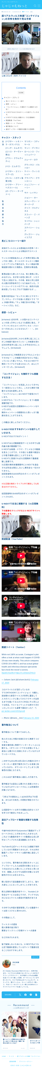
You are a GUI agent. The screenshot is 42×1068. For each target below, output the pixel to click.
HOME (4, 1056)
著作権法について (12, 126)
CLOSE (21, 92)
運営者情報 (12, 1061)
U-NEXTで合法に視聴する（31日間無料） (21, 117)
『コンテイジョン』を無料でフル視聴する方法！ (22, 108)
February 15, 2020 (31, 718)
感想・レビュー (11, 104)
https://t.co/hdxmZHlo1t (25, 673)
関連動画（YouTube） (14, 120)
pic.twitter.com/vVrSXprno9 (13, 711)
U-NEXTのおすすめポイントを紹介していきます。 (22, 113)
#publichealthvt (8, 673)
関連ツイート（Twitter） (15, 123)
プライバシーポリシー (26, 1061)
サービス (26, 11)
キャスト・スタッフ (11, 97)
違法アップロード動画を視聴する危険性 (20, 129)
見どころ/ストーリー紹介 (15, 101)
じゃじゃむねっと (15, 6)
